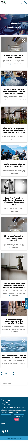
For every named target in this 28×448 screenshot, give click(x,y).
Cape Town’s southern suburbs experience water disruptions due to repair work (14, 201)
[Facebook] (3, 431)
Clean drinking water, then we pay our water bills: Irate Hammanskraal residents (14, 130)
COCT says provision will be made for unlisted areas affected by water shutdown (14, 286)
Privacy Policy (19, 438)
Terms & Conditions (13, 438)
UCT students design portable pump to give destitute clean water (14, 322)
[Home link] (3, 2)
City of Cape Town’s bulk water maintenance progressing (14, 238)
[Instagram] (4, 432)
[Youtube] (7, 431)
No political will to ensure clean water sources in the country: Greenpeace (14, 91)
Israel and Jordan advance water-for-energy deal (14, 165)
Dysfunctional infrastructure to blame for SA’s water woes (14, 356)
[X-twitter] (5, 431)
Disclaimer (8, 438)
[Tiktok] (6, 432)
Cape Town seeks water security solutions (14, 56)
